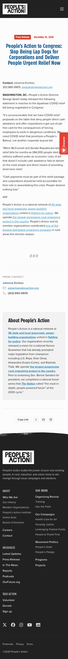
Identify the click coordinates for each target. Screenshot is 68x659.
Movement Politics (46, 542)
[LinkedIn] (50, 419)
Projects (40, 565)
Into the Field (43, 507)
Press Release (22, 37)
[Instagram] (21, 625)
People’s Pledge (44, 552)
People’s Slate (43, 547)
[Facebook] (43, 419)
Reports (7, 571)
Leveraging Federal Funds (50, 529)
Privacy (20, 644)
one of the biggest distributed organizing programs (30, 228)
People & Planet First (47, 534)
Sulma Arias (9, 517)
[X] (36, 419)
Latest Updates (12, 554)
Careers (7, 530)
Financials (8, 644)
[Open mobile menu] (62, 9)
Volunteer (9, 600)
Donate (7, 606)
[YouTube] (29, 625)
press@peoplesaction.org (37, 87)
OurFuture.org (11, 582)
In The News (10, 565)
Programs (41, 559)
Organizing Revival (47, 497)
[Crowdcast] (38, 625)
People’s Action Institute (17, 512)
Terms (30, 644)
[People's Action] (18, 457)
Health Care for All (46, 519)
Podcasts (8, 576)
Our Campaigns (45, 514)
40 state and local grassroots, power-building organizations (32, 209)
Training (40, 502)
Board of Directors (13, 522)
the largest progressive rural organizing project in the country (33, 369)
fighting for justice (42, 213)
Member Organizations (16, 507)
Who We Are (10, 497)
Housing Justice (44, 524)
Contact (7, 535)
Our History (9, 502)
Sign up (7, 611)
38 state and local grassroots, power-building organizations (31, 335)
